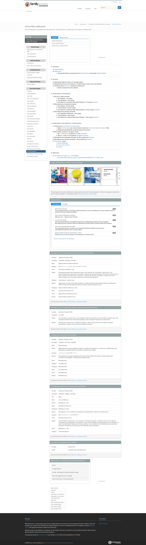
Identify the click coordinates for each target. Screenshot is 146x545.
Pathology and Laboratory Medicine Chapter (99, 24)
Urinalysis (29, 91)
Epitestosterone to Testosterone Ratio (35, 50)
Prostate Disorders (35, 70)
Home (80, 8)
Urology (28, 37)
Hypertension (57, 71)
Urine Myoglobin (31, 131)
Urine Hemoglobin (31, 111)
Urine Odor (29, 96)
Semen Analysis (31, 84)
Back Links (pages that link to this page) (62, 476)
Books (88, 8)
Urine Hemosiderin (31, 113)
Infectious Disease (35, 60)
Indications (53, 490)
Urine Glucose (30, 108)
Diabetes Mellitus (58, 69)
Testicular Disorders (35, 81)
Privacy (51, 543)
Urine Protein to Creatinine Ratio (35, 154)
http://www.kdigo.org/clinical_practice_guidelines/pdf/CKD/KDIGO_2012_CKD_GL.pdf (80, 157)
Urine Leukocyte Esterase (33, 118)
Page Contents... (55, 488)
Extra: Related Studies (56, 504)
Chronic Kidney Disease (58, 43)
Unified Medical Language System (76, 301)
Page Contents (64, 37)
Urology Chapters (56, 468)
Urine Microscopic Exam (33, 121)
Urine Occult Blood (31, 106)
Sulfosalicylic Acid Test (33, 144)
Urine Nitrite (30, 134)
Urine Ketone (30, 116)
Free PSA (29, 75)
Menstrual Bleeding (63, 143)
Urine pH (29, 139)
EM (95, 8)
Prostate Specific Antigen (33, 72)
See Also (54, 37)
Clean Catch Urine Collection (34, 65)
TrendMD (64, 204)
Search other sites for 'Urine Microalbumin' (63, 479)
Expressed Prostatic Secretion (34, 77)
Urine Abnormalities (35, 88)
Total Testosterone (31, 54)
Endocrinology (35, 47)
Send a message (103, 523)
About (55, 543)
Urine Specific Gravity (32, 156)
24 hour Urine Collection (33, 98)
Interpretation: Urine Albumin (57, 494)
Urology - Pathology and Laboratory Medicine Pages (65, 472)
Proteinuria (67, 86)
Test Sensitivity (66, 128)
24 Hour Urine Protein (32, 146)
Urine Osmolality (31, 136)
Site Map (60, 543)
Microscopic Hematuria (32, 124)
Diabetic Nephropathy (57, 41)
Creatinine (95, 102)
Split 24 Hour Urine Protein (33, 149)
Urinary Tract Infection (64, 145)
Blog (72, 543)
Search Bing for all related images (87, 194)
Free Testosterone (31, 56)
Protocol (53, 492)
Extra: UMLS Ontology (56, 506)
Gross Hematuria (31, 103)
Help (120, 2)
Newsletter (66, 543)
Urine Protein (30, 141)
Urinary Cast (30, 126)
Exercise (60, 147)
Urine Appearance (31, 93)
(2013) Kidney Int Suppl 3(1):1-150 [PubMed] (66, 155)
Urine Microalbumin (31, 151)
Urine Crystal (30, 128)
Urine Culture (30, 63)
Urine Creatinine (101, 128)
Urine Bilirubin (30, 101)
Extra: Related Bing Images (57, 502)
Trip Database (56, 204)
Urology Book (83, 24)
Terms (46, 543)
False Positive (58, 141)
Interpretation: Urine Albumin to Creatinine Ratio (57, 497)
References (53, 500)
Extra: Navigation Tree (56, 508)
